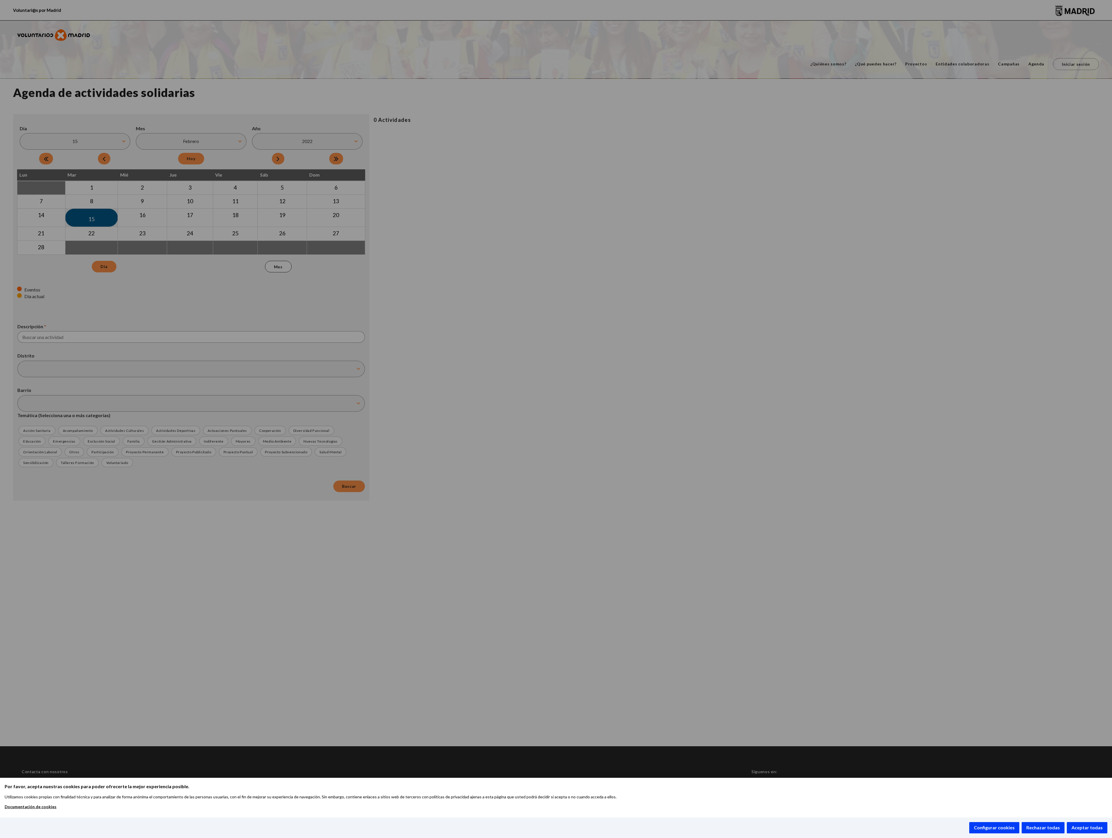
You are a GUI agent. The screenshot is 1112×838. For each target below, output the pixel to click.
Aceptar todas (1087, 827)
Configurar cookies (994, 827)
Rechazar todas (1043, 827)
